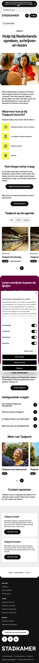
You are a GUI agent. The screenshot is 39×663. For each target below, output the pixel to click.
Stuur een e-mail (12, 532)
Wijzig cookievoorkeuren (25, 659)
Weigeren (19, 368)
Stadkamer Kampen (8, 621)
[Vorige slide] (17, 268)
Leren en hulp (19, 572)
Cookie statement (7, 656)
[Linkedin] (16, 639)
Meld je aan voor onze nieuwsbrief (15, 632)
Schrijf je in (5, 587)
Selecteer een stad (9, 10)
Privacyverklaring (19, 656)
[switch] (34, 331)
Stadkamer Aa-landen (8, 606)
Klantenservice (6, 594)
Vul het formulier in (19, 204)
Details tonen (28, 351)
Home (10, 572)
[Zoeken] (27, 15)
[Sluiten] (35, 4)
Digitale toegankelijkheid (9, 660)
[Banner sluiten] (36, 293)
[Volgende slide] (22, 268)
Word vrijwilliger (7, 590)
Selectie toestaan (19, 362)
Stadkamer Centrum (8, 602)
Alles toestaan (19, 357)
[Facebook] (4, 639)
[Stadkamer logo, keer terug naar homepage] (10, 15)
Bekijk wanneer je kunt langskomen (19, 186)
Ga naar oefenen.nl (19, 388)
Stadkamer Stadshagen (9, 609)
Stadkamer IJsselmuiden (9, 624)
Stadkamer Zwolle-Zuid (9, 612)
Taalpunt (27, 572)
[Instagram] (10, 639)
